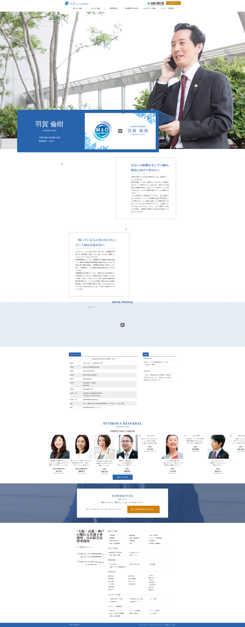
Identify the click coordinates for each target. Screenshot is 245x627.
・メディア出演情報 (134, 611)
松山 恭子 (151, 587)
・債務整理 (111, 538)
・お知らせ (111, 611)
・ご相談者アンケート (135, 601)
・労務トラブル (133, 555)
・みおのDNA (112, 564)
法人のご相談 (95, 8)
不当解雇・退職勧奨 (154, 543)
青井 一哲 (131, 581)
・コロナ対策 (152, 599)
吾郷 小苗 (151, 578)
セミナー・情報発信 (167, 8)
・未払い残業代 (153, 535)
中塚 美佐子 (151, 582)
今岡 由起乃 (131, 584)
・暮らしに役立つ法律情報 (116, 613)
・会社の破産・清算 (114, 555)
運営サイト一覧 (170, 625)
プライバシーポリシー (156, 625)
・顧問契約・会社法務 (115, 552)
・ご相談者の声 (113, 601)
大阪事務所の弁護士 (131, 8)
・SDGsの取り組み (134, 564)
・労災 (130, 543)
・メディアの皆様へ (154, 611)
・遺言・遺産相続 (133, 538)
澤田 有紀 (111, 576)
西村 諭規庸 (131, 579)
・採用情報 (151, 564)
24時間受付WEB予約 (144, 509)
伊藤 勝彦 (111, 579)
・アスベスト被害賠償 (155, 538)
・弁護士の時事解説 (114, 616)
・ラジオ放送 (152, 613)
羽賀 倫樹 (111, 587)
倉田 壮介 (111, 589)
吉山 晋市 (111, 581)
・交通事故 (111, 535)
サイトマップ (143, 625)
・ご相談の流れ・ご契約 (115, 599)
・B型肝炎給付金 (113, 541)
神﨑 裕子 (151, 590)
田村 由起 (131, 576)
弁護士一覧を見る (122, 477)
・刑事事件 (131, 541)
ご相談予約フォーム (85, 547)
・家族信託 (151, 541)
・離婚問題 (131, 535)
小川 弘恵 (111, 584)
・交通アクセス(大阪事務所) (116, 567)
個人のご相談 (77, 8)
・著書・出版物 (133, 613)
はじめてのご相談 (149, 8)
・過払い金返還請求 (114, 543)
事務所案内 (113, 8)
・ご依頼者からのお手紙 (135, 599)
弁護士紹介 (112, 572)
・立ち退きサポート (134, 552)
